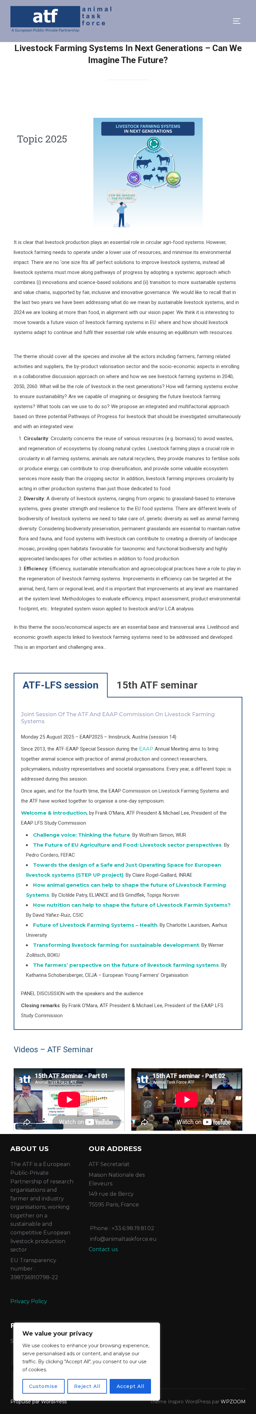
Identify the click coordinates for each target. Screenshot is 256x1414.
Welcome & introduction (54, 813)
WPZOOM (233, 1402)
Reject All (87, 1386)
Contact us (103, 1249)
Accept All (130, 1386)
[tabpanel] (128, 863)
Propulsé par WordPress (38, 1402)
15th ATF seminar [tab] (157, 685)
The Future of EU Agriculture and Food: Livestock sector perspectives (127, 845)
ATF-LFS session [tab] (61, 685)
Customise (43, 1386)
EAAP (146, 749)
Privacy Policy (28, 1301)
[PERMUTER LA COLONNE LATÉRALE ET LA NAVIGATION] (239, 21)
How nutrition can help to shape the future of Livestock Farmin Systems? (132, 905)
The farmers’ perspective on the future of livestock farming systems (126, 965)
